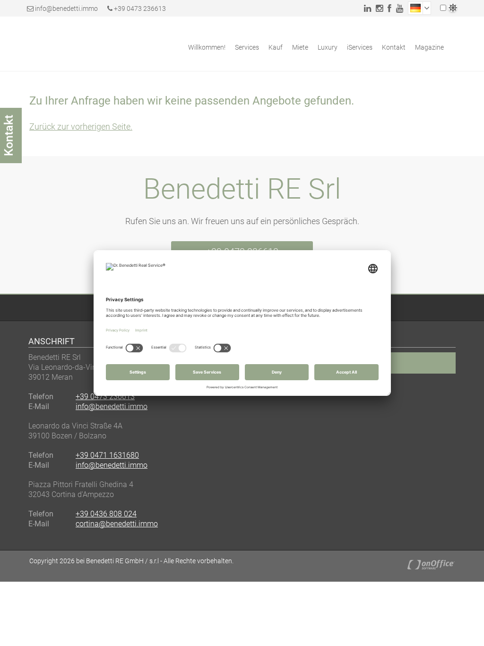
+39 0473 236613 (139, 8)
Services (247, 47)
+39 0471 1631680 (107, 455)
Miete (300, 47)
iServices (359, 47)
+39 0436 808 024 (106, 513)
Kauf (275, 47)
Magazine (429, 47)
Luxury (327, 47)
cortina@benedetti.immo (117, 523)
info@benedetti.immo (66, 8)
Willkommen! (206, 47)
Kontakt (394, 47)
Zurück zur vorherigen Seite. (80, 126)
